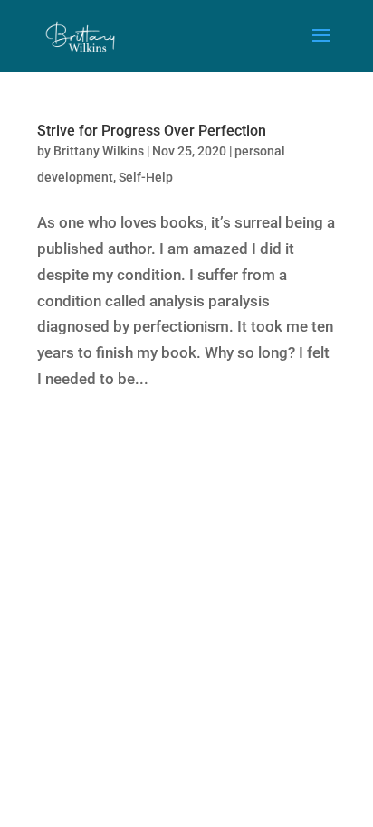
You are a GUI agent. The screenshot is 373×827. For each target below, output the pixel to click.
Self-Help (146, 177)
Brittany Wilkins (98, 151)
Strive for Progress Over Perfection (151, 130)
